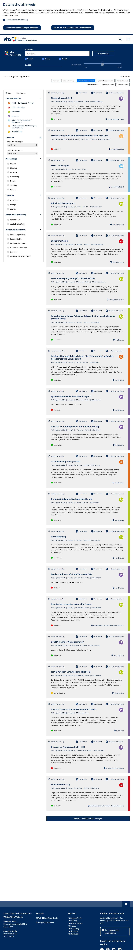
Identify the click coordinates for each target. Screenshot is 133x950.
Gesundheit (16, 111)
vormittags (14, 200)
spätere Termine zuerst (105, 81)
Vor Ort (30, 59)
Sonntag (13, 189)
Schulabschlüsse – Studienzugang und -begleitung (24, 127)
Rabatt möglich (15, 239)
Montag (13, 164)
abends (13, 209)
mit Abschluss (15, 220)
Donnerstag (14, 177)
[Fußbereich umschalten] (126, 904)
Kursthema (29, 50)
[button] (88, 76)
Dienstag (13, 168)
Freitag (12, 181)
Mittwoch (13, 172)
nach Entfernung (68, 81)
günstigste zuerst (108, 84)
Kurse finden (103, 53)
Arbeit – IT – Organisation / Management (21, 121)
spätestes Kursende (14, 150)
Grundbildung (17, 131)
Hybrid (64, 59)
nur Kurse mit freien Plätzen (20, 256)
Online (47, 59)
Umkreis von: (76, 65)
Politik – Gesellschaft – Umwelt (23, 103)
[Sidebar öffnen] (128, 39)
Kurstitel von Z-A (92, 84)
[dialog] (66, 17)
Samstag (13, 185)
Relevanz (56, 81)
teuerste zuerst (123, 84)
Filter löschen (21, 93)
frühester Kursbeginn (15, 142)
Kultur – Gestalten (18, 107)
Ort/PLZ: (28, 65)
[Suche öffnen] (120, 39)
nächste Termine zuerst (86, 81)
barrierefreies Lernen (18, 243)
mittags (13, 205)
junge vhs (13, 252)
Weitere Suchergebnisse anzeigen (88, 819)
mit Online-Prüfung (17, 224)
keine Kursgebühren (17, 235)
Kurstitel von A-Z (122, 81)
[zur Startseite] (19, 39)
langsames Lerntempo (18, 248)
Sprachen (15, 116)
